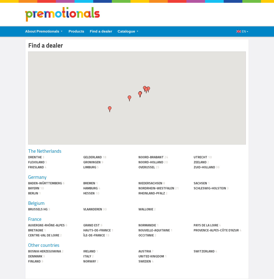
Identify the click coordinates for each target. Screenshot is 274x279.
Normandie (147, 225)
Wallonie (145, 209)
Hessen (89, 193)
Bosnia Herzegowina (44, 251)
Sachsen (200, 183)
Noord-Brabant (151, 157)
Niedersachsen (150, 183)
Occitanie (146, 235)
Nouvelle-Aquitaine (154, 230)
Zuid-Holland (204, 167)
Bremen (89, 183)
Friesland (36, 167)
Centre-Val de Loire (43, 235)
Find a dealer (101, 31)
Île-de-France (94, 235)
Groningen (92, 162)
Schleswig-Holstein (210, 188)
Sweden (144, 261)
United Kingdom (151, 256)
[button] (146, 90)
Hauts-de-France (97, 230)
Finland (34, 261)
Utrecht (200, 157)
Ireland (89, 251)
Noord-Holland (150, 162)
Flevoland (36, 162)
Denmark (35, 256)
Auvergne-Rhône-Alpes (46, 225)
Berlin (33, 193)
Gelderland (92, 157)
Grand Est (91, 225)
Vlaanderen (92, 209)
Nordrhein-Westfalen (156, 188)
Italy (87, 256)
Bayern (33, 188)
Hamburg (90, 188)
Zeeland (200, 162)
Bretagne (35, 230)
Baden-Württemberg (45, 183)
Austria (144, 251)
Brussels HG (38, 209)
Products (76, 31)
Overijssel (146, 167)
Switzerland (204, 251)
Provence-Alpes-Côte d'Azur (216, 230)
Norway (89, 261)
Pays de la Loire (206, 225)
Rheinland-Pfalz (151, 193)
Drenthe (35, 157)
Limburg (89, 167)
